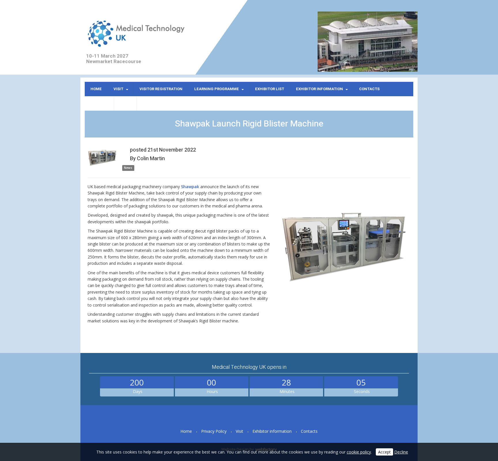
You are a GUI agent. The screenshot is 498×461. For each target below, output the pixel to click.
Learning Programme (216, 89)
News (125, 103)
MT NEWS (99, 103)
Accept (384, 452)
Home (96, 89)
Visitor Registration (160, 89)
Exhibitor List (269, 89)
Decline (401, 452)
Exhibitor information (319, 89)
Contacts (369, 89)
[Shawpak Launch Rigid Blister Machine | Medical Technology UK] (343, 246)
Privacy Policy (214, 431)
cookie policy (359, 452)
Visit (118, 89)
